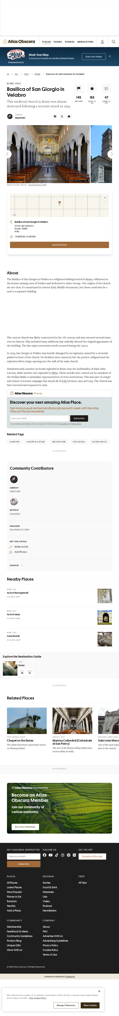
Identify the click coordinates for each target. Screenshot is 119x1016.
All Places (12, 883)
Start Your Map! (93, 57)
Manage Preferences (66, 1005)
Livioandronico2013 (37, 185)
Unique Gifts (14, 945)
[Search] (113, 41)
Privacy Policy (63, 424)
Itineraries (48, 892)
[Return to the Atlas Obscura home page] (19, 41)
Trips (82, 876)
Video (46, 901)
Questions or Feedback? (59, 977)
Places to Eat (14, 897)
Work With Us (14, 950)
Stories (47, 883)
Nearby (11, 906)
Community (14, 920)
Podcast (47, 906)
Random (12, 901)
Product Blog (14, 941)
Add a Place (14, 910)
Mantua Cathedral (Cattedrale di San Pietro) (72, 742)
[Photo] (105, 596)
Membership (14, 927)
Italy (64, 381)
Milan (55, 373)
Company (49, 920)
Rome (89, 279)
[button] (78, 88)
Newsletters (49, 910)
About (46, 927)
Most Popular (14, 892)
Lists (45, 897)
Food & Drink (50, 887)
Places (11, 876)
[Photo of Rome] (10, 668)
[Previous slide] (7, 154)
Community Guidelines (19, 936)
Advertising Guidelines (55, 941)
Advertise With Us (53, 936)
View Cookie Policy (37, 998)
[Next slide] (111, 154)
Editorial (48, 876)
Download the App (92, 856)
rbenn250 (15, 514)
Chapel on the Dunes (20, 740)
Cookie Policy (50, 950)
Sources (14, 565)
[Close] (99, 991)
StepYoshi (20, 118)
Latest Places (14, 887)
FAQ (45, 931)
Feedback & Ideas (17, 931)
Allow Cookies (90, 1005)
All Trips (83, 883)
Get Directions (59, 245)
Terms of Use (76, 424)
